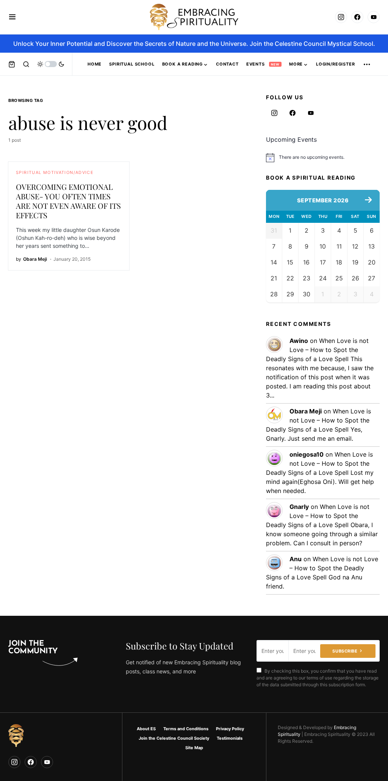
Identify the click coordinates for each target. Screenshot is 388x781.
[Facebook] (357, 17)
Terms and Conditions (185, 728)
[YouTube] (374, 17)
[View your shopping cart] (11, 64)
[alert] (323, 157)
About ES (146, 728)
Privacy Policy (230, 728)
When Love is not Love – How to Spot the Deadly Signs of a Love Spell (317, 350)
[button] (12, 17)
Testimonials (229, 738)
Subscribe (344, 651)
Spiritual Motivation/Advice (55, 172)
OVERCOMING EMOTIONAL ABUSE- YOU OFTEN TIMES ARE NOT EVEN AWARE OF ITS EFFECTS (68, 201)
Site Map (194, 747)
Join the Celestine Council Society (174, 738)
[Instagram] (341, 17)
